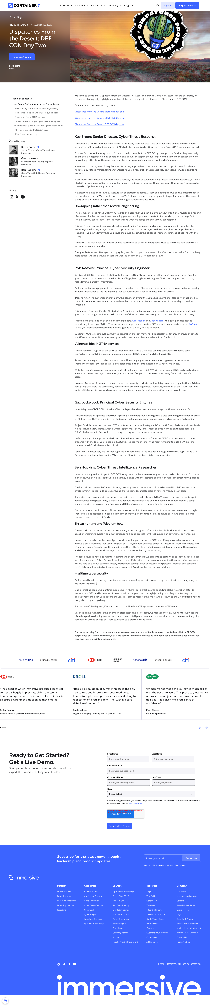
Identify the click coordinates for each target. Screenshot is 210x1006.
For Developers (119, 923)
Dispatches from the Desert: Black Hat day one (99, 111)
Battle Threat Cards (155, 919)
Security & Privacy (185, 919)
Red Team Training (121, 905)
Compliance (118, 928)
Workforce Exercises (93, 919)
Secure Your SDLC (121, 896)
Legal (179, 914)
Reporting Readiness (66, 905)
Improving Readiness (66, 900)
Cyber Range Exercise (93, 905)
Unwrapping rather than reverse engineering (36, 108)
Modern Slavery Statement (189, 928)
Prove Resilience (64, 896)
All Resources (152, 942)
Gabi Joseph (138, 320)
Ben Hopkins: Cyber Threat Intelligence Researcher (38, 125)
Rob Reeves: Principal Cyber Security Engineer (36, 112)
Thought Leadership (20, 25)
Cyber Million (183, 910)
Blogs (148, 891)
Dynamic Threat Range (94, 923)
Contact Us (182, 937)
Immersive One (64, 891)
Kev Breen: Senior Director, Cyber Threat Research (38, 104)
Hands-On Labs (91, 891)
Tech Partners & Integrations (125, 942)
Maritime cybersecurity (26, 134)
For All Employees (121, 919)
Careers (180, 900)
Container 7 (151, 900)
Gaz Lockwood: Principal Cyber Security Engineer (37, 121)
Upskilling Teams (120, 932)
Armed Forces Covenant (187, 932)
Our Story (181, 891)
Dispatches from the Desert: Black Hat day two (99, 117)
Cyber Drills (89, 910)
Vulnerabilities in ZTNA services (30, 117)
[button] (66, 5)
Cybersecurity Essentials (157, 932)
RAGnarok (194, 324)
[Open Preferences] (5, 1000)
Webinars (150, 905)
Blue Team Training (121, 910)
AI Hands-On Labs (121, 914)
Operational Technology (123, 891)
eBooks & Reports (154, 910)
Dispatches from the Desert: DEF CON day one (99, 124)
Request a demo (187, 5)
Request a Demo (184, 942)
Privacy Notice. (136, 803)
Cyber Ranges (90, 914)
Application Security (93, 896)
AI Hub (116, 937)
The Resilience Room (155, 914)
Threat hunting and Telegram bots (31, 130)
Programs (61, 910)
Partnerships (152, 923)
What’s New (151, 896)
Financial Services (120, 900)
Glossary (150, 928)
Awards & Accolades (186, 905)
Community (151, 937)
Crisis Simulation (91, 900)
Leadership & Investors (187, 896)
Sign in (168, 5)
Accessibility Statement (187, 923)
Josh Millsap (156, 320)
